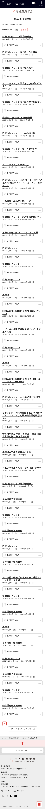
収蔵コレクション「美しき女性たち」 (21, 149)
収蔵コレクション (11, 248)
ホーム (4, 738)
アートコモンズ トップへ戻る (21, 729)
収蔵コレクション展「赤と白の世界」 (21, 52)
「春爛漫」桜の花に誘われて (16, 201)
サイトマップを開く (22, 750)
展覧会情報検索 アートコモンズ (17, 738)
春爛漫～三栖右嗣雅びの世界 (16, 452)
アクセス (7, 791)
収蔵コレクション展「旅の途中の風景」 (22, 102)
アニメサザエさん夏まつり (15, 164)
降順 (17, 30)
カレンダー (20, 791)
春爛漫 (5, 295)
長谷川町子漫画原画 (12, 499)
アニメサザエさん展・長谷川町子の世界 (22, 468)
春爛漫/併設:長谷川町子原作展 (17, 117)
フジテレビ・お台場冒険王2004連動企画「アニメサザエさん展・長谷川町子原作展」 (22, 416)
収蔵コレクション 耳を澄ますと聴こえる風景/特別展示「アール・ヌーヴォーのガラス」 (22, 183)
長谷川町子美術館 (13, 45)
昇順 (24, 30)
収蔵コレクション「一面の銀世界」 (19, 133)
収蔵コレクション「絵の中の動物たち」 (22, 217)
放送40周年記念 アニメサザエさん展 (20, 232)
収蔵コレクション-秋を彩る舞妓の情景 (21, 397)
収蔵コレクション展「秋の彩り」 (18, 68)
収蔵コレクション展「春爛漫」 (17, 36)
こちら (24, 777)
